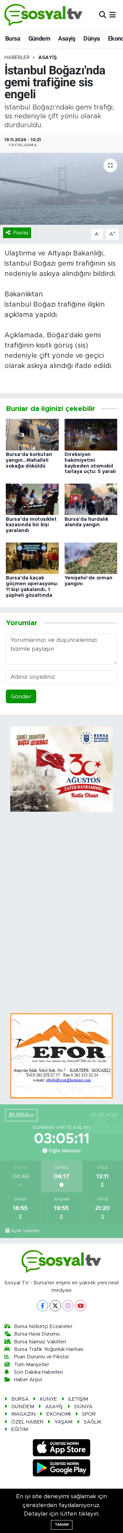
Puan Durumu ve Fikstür (41, 1356)
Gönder (21, 696)
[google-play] (61, 1469)
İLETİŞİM (78, 1399)
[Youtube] (80, 1305)
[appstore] (61, 1449)
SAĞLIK (92, 1422)
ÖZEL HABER (27, 1422)
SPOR (89, 1414)
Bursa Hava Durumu (37, 1334)
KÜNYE (48, 1399)
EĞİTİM (19, 1429)
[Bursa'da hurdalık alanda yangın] (91, 499)
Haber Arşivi (28, 1379)
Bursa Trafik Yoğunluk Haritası (48, 1349)
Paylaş (20, 232)
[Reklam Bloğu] (61, 1055)
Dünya (91, 38)
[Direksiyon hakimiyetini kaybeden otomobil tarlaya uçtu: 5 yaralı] (91, 434)
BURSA (20, 1399)
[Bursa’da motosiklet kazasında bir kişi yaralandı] (32, 499)
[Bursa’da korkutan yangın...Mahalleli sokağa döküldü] (32, 434)
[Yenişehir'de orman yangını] (91, 558)
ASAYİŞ (47, 57)
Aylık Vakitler (25, 1230)
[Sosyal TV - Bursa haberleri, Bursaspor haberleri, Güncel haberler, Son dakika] (43, 14)
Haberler (17, 57)
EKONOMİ (58, 1414)
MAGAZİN (23, 1414)
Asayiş (66, 38)
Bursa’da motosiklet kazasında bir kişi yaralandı (31, 525)
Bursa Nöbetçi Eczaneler (43, 1326)
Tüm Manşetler (31, 1364)
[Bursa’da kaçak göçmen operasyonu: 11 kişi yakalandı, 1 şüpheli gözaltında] (32, 558)
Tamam (62, 1525)
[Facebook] (42, 1305)
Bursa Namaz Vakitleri (40, 1341)
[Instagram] (67, 1305)
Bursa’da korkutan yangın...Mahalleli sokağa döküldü (29, 460)
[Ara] (102, 15)
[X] (55, 1305)
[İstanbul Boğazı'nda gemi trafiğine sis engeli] (61, 189)
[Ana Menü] (112, 15)
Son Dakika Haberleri (38, 1372)
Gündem (39, 38)
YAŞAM (63, 1422)
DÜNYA (83, 1406)
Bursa (12, 38)
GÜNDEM (22, 1406)
